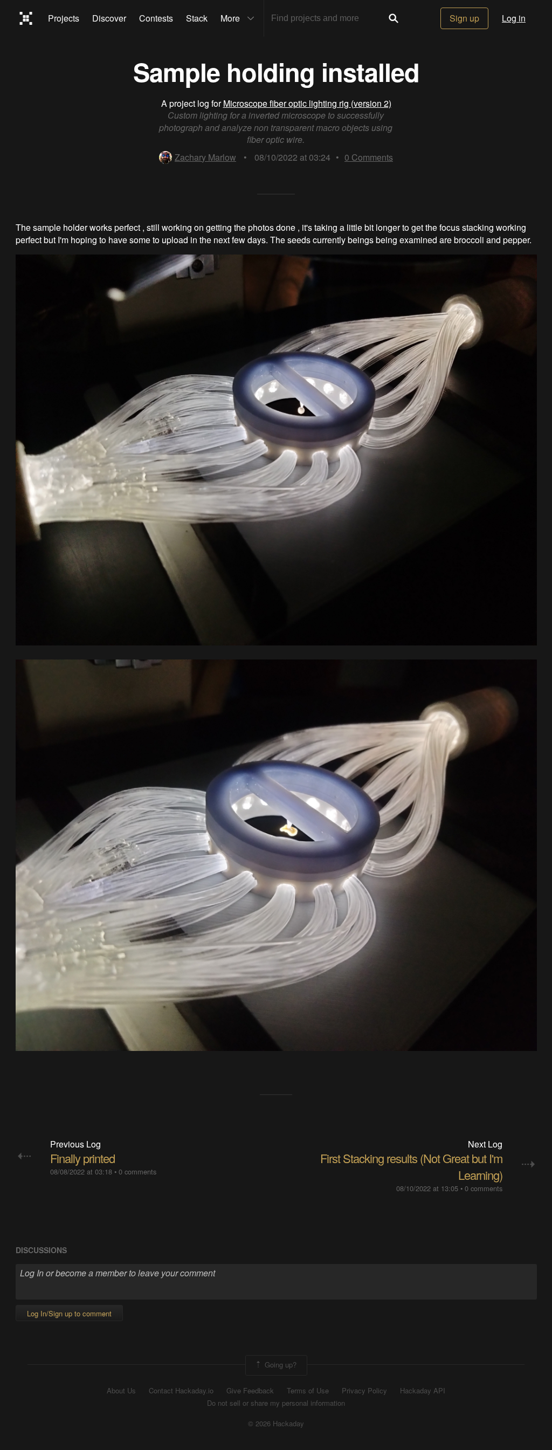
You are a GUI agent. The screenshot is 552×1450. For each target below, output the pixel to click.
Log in (514, 18)
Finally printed (82, 1158)
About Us (121, 1391)
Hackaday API (422, 1391)
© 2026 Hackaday (276, 1423)
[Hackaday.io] (26, 18)
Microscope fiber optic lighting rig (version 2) (307, 103)
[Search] (393, 18)
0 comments (137, 1171)
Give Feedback (250, 1391)
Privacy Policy (364, 1391)
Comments (368, 157)
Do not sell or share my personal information (276, 1403)
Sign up (464, 18)
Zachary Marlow (205, 157)
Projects (63, 18)
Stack (197, 18)
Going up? (279, 1364)
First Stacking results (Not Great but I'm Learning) (411, 1166)
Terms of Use (308, 1391)
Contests (156, 18)
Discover (109, 18)
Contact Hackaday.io (181, 1391)
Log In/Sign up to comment (69, 1313)
